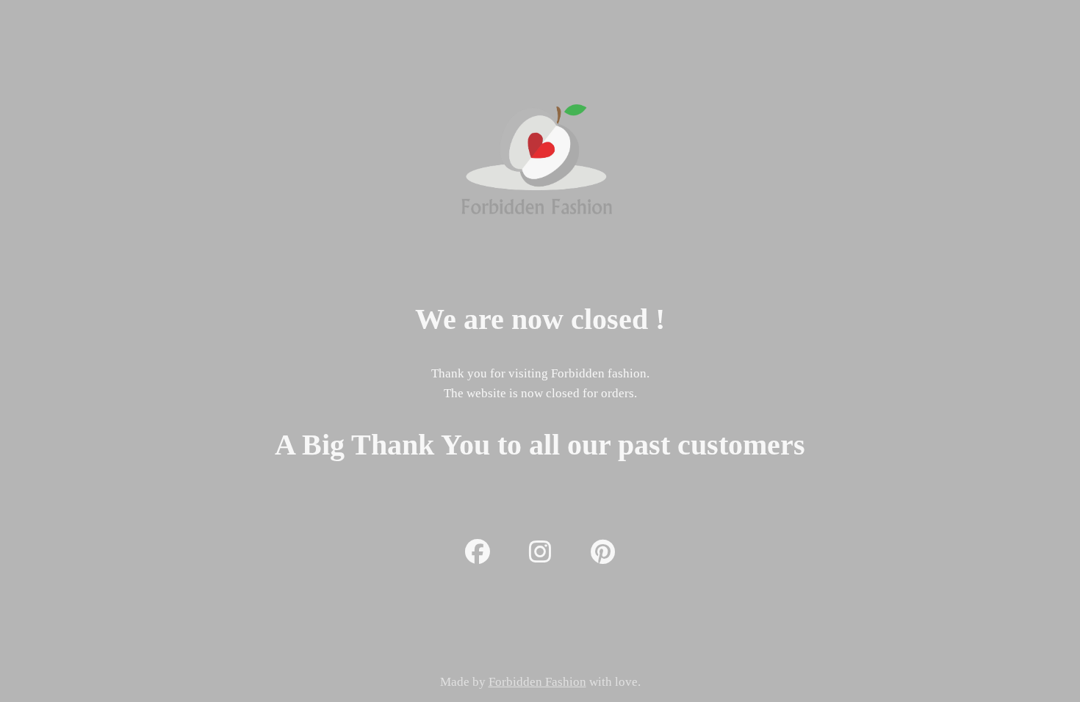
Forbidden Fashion (537, 682)
